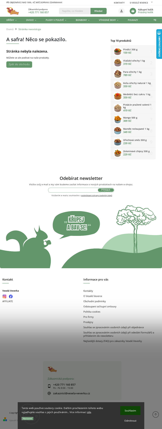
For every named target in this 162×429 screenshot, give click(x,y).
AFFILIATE (7, 301)
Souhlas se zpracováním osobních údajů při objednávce (113, 327)
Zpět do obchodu (19, 64)
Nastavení (27, 418)
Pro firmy (88, 317)
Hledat (98, 11)
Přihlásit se (105, 190)
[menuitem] (13, 20)
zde (89, 412)
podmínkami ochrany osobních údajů (96, 195)
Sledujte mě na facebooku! (11, 296)
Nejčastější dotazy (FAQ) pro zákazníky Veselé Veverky (112, 341)
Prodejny (88, 322)
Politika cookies (91, 311)
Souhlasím (130, 410)
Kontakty (119, 2)
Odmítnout (130, 420)
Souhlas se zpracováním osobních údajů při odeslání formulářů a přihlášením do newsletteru (118, 334)
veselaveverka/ (4, 296)
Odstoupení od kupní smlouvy (99, 306)
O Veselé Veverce (139, 2)
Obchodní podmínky (94, 301)
